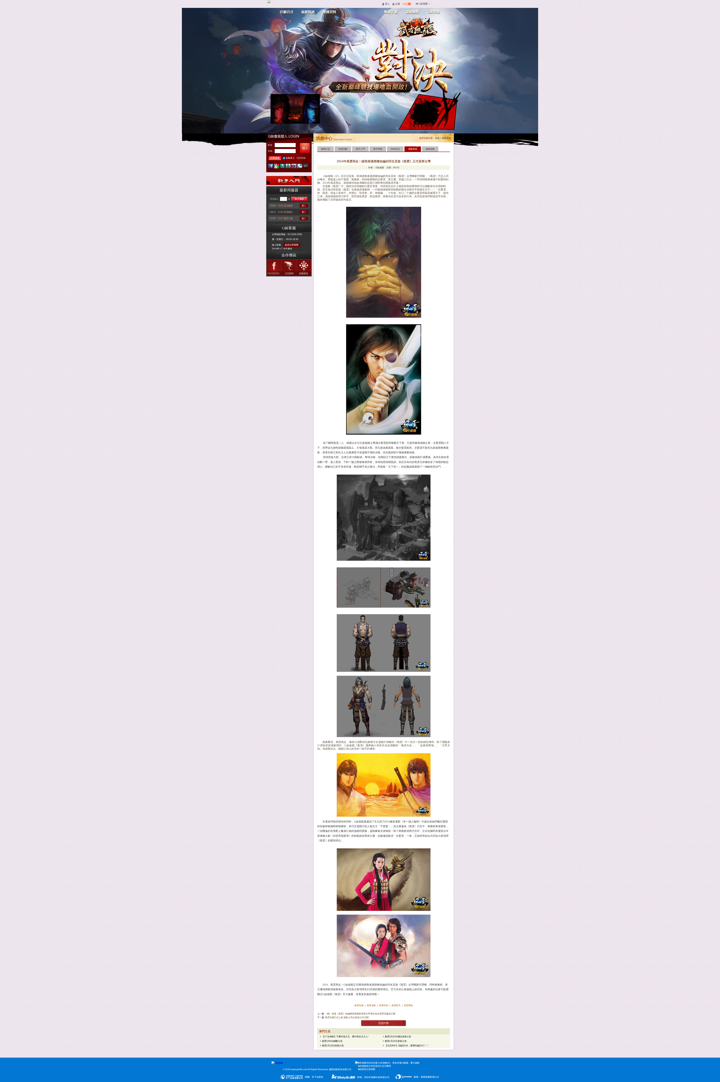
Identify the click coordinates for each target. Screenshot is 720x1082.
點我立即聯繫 (291, 245)
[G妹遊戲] (277, 1063)
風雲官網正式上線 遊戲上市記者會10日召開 (347, 1017)
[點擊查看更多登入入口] (305, 166)
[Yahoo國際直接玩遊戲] (294, 166)
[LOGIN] (305, 148)
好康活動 (342, 149)
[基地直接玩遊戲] (288, 166)
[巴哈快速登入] (282, 166)
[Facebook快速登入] (270, 166)
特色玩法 (395, 149)
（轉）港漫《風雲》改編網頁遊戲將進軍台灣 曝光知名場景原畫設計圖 (360, 1013)
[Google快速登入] (276, 166)
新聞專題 (446, 138)
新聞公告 (325, 149)
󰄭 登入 (386, 4)
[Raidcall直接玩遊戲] (299, 166)
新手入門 (360, 149)
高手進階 (377, 149)
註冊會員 (274, 158)
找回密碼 (301, 158)
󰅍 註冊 (396, 4)
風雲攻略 (371, 1005)
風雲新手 (396, 1005)
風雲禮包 (408, 1005)
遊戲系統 (412, 149)
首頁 (437, 138)
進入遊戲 (299, 199)
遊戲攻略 (430, 149)
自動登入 (290, 158)
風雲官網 (359, 1005)
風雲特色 (384, 1005)
